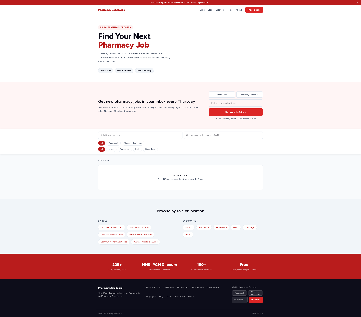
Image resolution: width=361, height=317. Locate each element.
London (188, 227)
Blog (210, 10)
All (102, 143)
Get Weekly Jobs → (235, 112)
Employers (151, 296)
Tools (229, 10)
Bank (137, 149)
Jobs (202, 10)
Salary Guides (213, 287)
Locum (111, 149)
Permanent (124, 149)
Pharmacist (222, 95)
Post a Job (254, 10)
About (239, 10)
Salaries (220, 10)
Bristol (188, 234)
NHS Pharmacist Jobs (139, 227)
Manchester (204, 227)
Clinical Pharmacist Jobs (112, 234)
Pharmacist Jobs (153, 287)
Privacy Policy (257, 313)
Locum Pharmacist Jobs (112, 227)
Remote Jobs (198, 287)
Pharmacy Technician (249, 95)
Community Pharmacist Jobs (114, 242)
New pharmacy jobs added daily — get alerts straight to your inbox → (180, 2)
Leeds (235, 227)
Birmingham (221, 227)
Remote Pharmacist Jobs (140, 234)
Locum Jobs (183, 287)
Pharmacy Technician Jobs (146, 242)
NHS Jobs (169, 287)
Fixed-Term (150, 149)
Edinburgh (249, 227)
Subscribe (256, 300)
